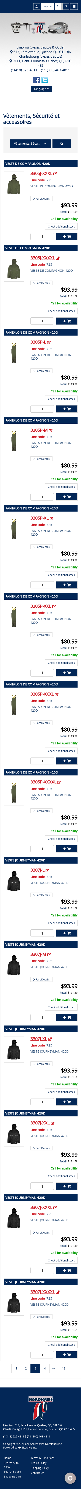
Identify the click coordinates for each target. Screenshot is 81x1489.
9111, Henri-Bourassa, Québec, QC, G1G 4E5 (42, 63)
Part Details (42, 198)
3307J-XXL (40, 1123)
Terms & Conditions (42, 1458)
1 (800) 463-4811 (57, 70)
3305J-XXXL (41, 173)
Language (40, 88)
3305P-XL (39, 518)
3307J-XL (38, 1039)
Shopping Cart (12, 1476)
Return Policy (38, 1463)
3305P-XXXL (42, 694)
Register (47, 6)
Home (7, 1458)
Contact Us (37, 1472)
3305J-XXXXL (42, 258)
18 (63, 1368)
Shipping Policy (40, 1468)
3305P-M (39, 430)
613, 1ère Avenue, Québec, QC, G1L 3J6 (42, 52)
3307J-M (38, 954)
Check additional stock (61, 226)
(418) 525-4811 (25, 70)
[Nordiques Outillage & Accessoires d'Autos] (40, 25)
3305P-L (38, 342)
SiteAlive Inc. (29, 1447)
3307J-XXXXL (42, 1292)
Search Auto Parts (11, 1464)
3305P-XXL (40, 606)
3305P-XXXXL (43, 782)
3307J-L (37, 870)
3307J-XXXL (41, 1207)
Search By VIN (12, 1471)
